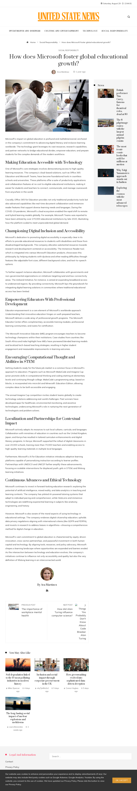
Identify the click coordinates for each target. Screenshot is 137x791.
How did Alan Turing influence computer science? (62, 610)
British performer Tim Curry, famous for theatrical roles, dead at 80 (122, 102)
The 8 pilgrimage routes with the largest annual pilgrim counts (122, 130)
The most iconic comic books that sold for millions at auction (122, 155)
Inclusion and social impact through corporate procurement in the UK (47, 679)
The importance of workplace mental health (32, 610)
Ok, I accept (122, 780)
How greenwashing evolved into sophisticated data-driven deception (76, 679)
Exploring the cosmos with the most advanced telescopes (122, 197)
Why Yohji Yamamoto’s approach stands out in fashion (123, 176)
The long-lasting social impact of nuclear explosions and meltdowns (18, 718)
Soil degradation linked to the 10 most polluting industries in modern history (18, 679)
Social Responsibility (68, 50)
